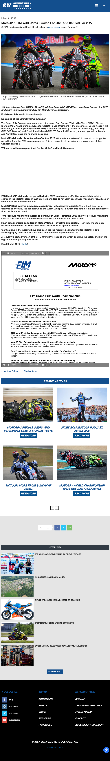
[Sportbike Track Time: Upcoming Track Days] (17, 632)
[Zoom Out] (23, 253)
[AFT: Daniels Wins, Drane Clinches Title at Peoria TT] (17, 563)
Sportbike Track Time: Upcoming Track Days (54, 623)
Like (33, 700)
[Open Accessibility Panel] (106, 750)
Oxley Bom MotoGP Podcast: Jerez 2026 (82, 429)
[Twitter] (63, 527)
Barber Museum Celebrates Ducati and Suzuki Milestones (61, 646)
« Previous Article (9, 371)
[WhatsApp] (69, 527)
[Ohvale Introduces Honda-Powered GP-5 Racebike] (17, 609)
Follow (32, 706)
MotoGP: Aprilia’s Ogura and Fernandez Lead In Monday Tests (28, 429)
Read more (28, 435)
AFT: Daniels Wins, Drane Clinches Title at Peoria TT (58, 554)
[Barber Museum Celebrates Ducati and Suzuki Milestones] (17, 655)
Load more (54, 671)
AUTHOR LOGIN (55, 747)
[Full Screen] (47, 253)
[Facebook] (57, 527)
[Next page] (8, 253)
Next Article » (30, 371)
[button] (96, 5)
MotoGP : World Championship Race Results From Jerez (81, 487)
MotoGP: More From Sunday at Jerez (28, 487)
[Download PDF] (43, 253)
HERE (24, 243)
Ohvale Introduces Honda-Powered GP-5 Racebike (57, 600)
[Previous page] (4, 253)
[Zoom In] (27, 253)
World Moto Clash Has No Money (50, 577)
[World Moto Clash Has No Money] (17, 586)
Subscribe (30, 720)
